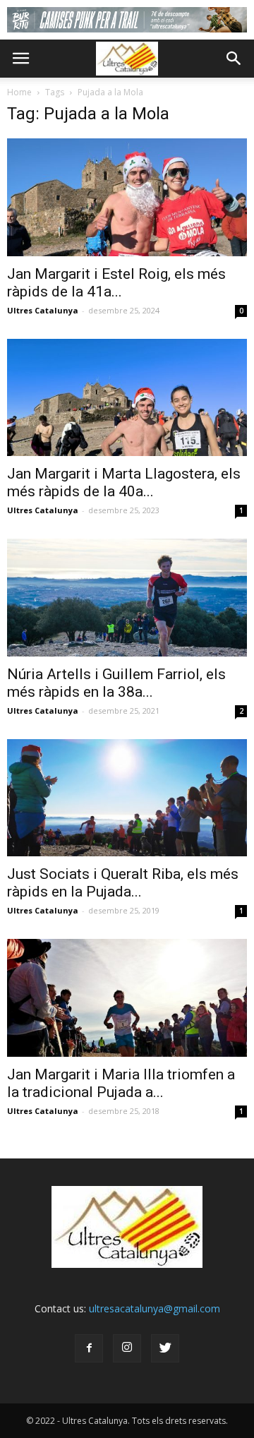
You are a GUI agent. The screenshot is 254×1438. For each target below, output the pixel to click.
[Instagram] (127, 1348)
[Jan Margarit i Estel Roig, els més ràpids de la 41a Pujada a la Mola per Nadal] (127, 197)
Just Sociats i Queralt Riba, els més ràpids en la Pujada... (122, 882)
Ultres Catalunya (42, 310)
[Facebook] (89, 1348)
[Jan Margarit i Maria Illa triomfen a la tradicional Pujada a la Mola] (127, 997)
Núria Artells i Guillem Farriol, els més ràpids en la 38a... (116, 683)
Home (19, 92)
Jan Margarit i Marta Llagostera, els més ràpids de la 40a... (124, 482)
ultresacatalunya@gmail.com (154, 1308)
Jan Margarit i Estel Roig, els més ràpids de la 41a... (116, 282)
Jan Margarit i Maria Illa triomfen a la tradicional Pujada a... (121, 1083)
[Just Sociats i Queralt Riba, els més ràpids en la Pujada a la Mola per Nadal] (127, 797)
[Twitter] (165, 1348)
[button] (234, 59)
